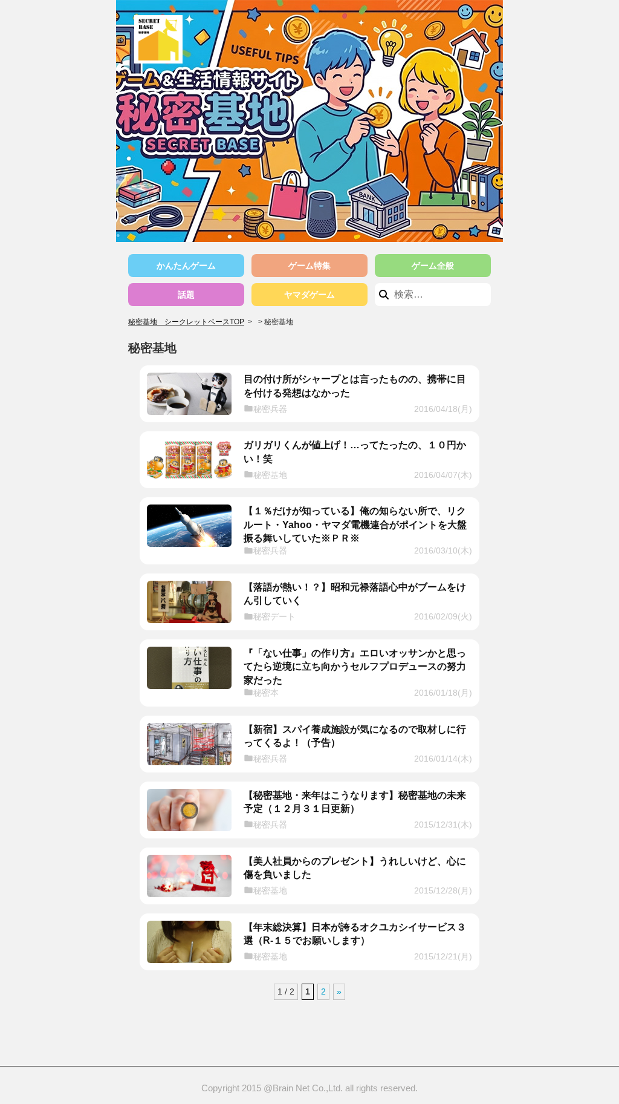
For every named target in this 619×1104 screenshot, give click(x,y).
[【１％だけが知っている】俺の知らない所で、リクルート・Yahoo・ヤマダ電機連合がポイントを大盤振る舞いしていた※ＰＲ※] (189, 526)
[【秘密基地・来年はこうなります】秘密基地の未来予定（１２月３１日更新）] (189, 810)
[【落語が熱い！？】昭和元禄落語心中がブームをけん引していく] (189, 602)
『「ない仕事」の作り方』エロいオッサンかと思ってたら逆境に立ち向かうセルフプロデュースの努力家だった (355, 666)
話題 (186, 294)
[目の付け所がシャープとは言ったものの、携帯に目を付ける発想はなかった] (189, 394)
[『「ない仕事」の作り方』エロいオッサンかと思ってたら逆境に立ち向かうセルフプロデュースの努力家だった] (189, 668)
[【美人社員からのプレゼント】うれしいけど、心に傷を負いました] (189, 876)
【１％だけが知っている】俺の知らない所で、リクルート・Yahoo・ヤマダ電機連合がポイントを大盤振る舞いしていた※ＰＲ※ (355, 524)
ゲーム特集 (309, 265)
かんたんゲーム (186, 265)
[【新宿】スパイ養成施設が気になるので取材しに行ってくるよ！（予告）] (189, 744)
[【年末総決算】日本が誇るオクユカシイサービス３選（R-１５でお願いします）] (189, 942)
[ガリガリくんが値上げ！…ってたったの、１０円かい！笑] (189, 460)
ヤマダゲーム (309, 294)
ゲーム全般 (433, 265)
